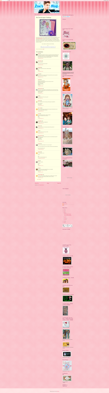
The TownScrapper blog (39, 38)
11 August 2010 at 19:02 (41, 141)
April (65, 216)
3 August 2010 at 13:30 (40, 105)
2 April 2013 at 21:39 (40, 177)
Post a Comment (39, 179)
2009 (64, 221)
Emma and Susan (40, 135)
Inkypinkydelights (40, 174)
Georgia (39, 73)
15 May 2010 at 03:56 (40, 64)
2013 (64, 210)
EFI (38, 95)
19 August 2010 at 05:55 (41, 149)
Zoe (63, 205)
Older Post (59, 183)
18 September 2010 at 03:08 (41, 158)
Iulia (38, 168)
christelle (39, 79)
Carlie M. (39, 143)
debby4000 (39, 67)
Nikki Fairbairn (65, 203)
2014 (64, 209)
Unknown (39, 151)
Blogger (58, 391)
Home (48, 183)
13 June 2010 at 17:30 (40, 93)
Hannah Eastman (40, 88)
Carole (39, 113)
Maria (39, 53)
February (65, 218)
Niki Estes (39, 125)
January (65, 219)
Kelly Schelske (40, 60)
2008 (64, 222)
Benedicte (39, 100)
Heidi (38, 160)
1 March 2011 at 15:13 (40, 165)
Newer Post (37, 183)
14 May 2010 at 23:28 (40, 58)
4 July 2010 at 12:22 (40, 98)
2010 (64, 211)
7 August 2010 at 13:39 (40, 118)
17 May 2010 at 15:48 (40, 85)
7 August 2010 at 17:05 (40, 123)
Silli (38, 130)
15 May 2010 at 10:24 (40, 71)
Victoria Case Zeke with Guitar (67, 215)
